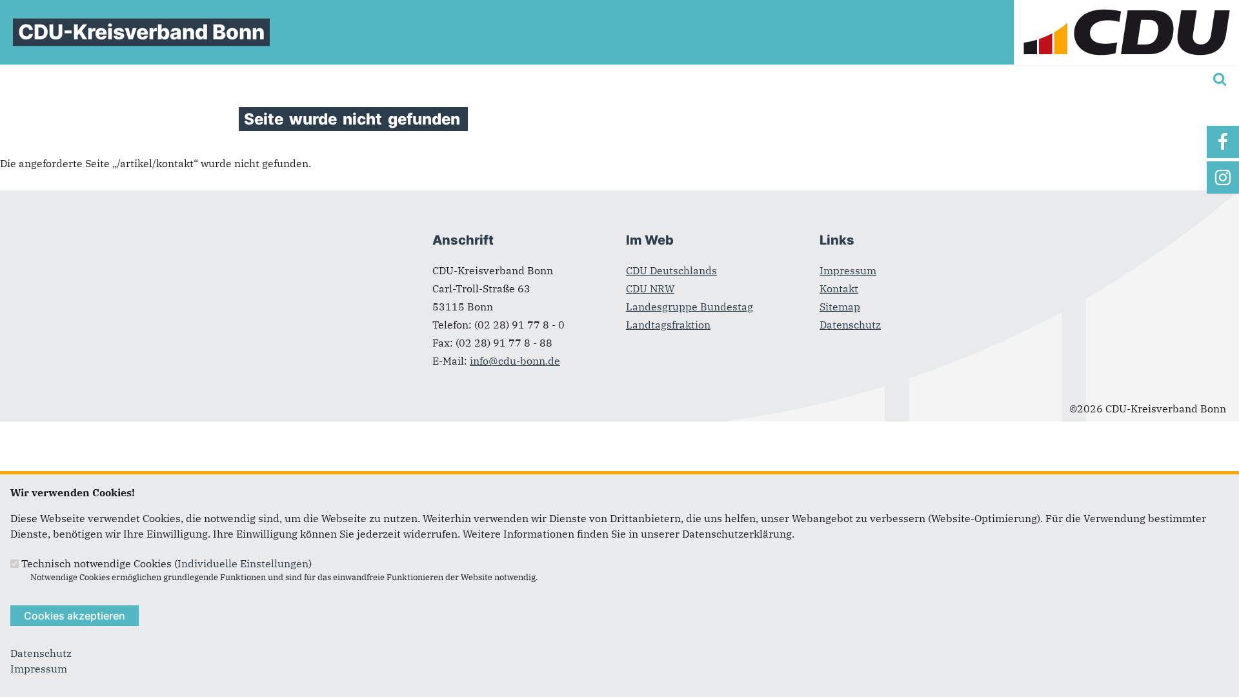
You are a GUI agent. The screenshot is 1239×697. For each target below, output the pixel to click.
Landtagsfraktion (668, 324)
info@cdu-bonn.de (515, 360)
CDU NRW (650, 288)
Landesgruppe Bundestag (689, 306)
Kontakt (839, 288)
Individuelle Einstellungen (242, 563)
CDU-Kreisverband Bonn (141, 32)
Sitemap (840, 306)
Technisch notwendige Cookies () (166, 563)
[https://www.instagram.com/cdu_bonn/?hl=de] (1223, 177)
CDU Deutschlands (671, 270)
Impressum (848, 270)
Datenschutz (850, 324)
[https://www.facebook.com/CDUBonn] (1223, 142)
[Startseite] (1126, 7)
